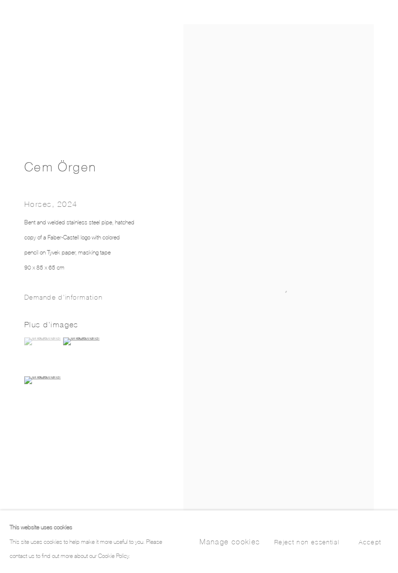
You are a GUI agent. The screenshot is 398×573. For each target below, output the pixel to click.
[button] (42, 341)
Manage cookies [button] (229, 542)
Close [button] (376, 22)
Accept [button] (370, 542)
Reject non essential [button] (306, 542)
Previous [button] (9, 286)
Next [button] (388, 286)
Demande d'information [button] (63, 297)
